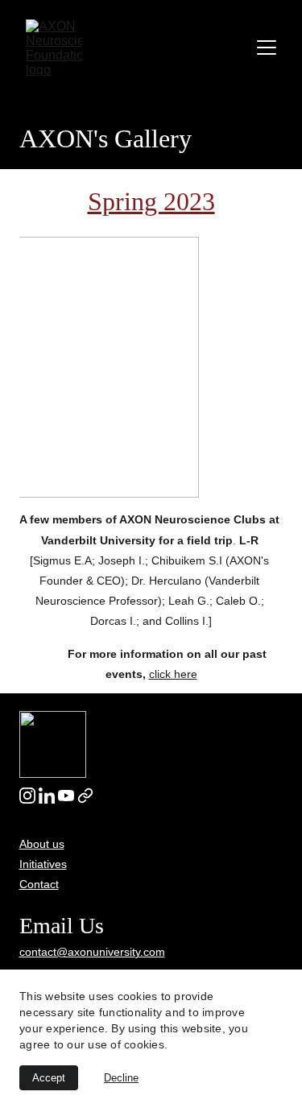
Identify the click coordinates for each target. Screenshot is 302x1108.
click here (173, 674)
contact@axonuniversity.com (92, 951)
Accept (48, 1078)
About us (41, 843)
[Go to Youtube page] (66, 796)
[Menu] (266, 47)
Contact (39, 884)
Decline (121, 1078)
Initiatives (43, 864)
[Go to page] (85, 796)
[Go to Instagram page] (27, 796)
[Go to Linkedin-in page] (47, 796)
